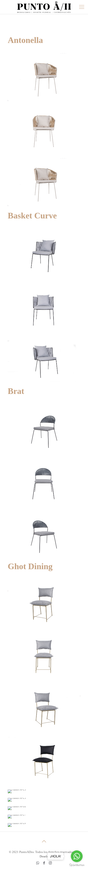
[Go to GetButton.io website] (76, 865)
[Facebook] (44, 863)
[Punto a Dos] (44, 7)
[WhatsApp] (37, 863)
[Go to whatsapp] (77, 856)
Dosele (44, 856)
